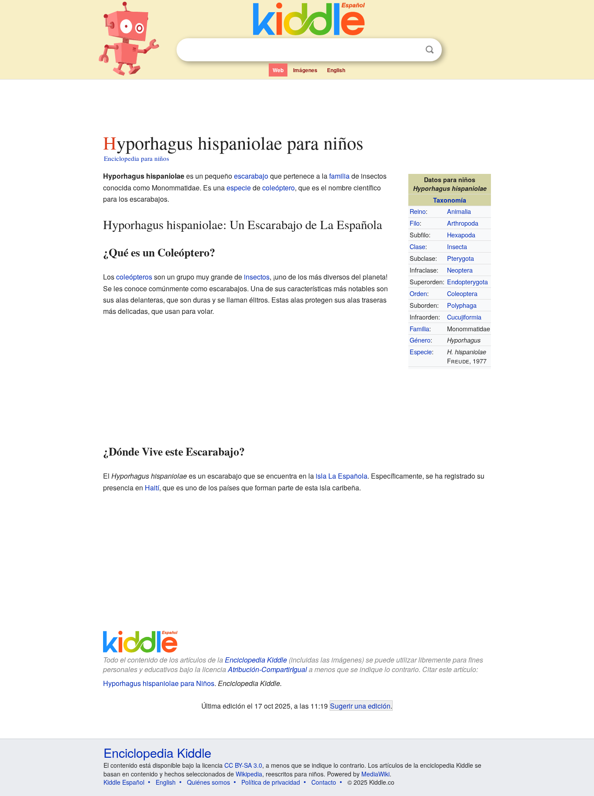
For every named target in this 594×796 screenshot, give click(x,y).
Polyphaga (462, 305)
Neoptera (460, 269)
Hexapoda (461, 234)
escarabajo (251, 176)
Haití (152, 488)
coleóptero (278, 188)
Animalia (459, 211)
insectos (257, 277)
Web (278, 70)
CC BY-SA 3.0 (243, 765)
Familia (419, 328)
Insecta (457, 246)
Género (420, 339)
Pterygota (460, 258)
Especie (421, 351)
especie (239, 188)
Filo (415, 222)
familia (339, 176)
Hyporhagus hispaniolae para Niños (158, 683)
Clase (417, 246)
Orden (418, 293)
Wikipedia (249, 773)
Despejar (411, 50)
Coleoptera (462, 293)
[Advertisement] (296, 104)
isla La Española (341, 476)
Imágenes (305, 70)
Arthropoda (462, 222)
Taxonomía (449, 200)
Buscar (429, 50)
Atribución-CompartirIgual (267, 669)
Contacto (323, 782)
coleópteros (134, 277)
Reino (418, 211)
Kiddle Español (123, 782)
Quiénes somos (208, 782)
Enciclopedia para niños (136, 158)
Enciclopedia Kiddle (256, 660)
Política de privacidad (270, 782)
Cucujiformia (464, 316)
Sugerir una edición (360, 705)
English (336, 70)
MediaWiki (375, 773)
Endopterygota (467, 281)
